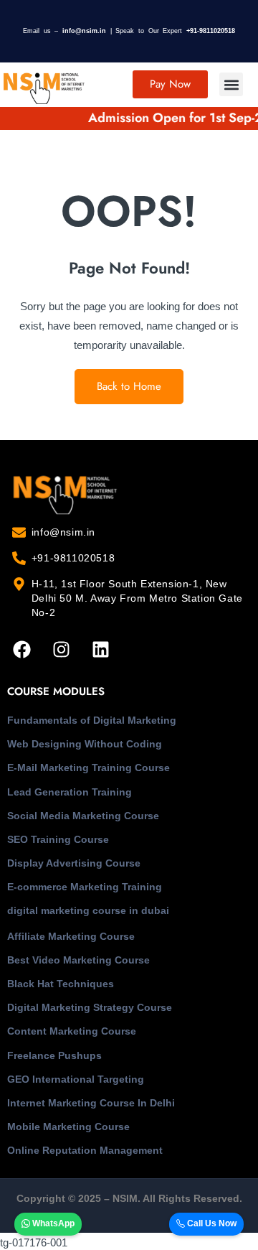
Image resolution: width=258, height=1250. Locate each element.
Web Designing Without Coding (84, 744)
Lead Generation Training (69, 792)
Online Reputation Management (85, 1150)
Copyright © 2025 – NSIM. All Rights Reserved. (129, 1198)
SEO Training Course (58, 839)
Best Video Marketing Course (78, 960)
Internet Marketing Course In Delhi (91, 1103)
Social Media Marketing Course (83, 815)
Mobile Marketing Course (68, 1126)
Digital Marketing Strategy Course (89, 1007)
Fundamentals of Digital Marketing (91, 720)
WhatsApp (52, 1223)
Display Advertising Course (73, 863)
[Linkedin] (100, 649)
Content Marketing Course (71, 1031)
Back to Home (129, 386)
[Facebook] (21, 649)
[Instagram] (61, 649)
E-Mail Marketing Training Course (88, 767)
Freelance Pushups (54, 1055)
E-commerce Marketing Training (84, 886)
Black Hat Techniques (60, 983)
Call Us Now (210, 1223)
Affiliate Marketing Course (71, 936)
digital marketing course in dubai (88, 910)
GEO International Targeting (75, 1079)
